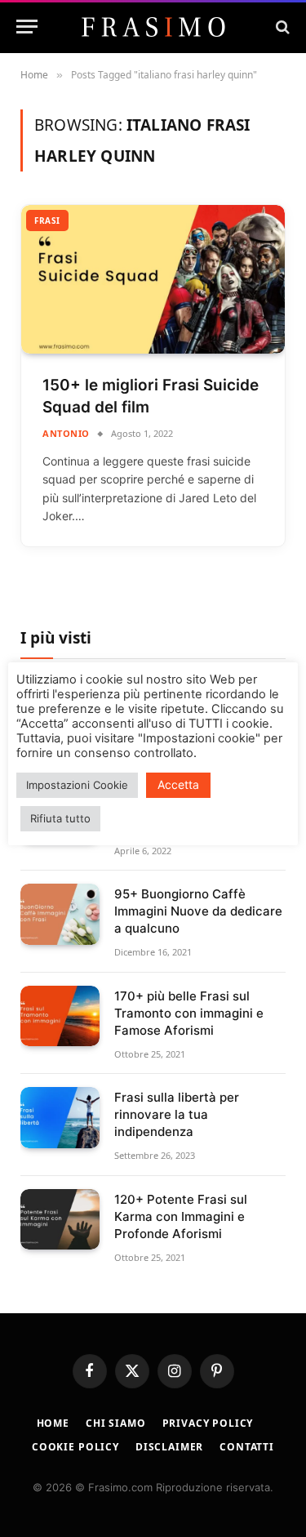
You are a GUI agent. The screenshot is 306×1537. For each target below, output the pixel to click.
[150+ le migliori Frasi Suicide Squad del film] (153, 279)
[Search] (281, 26)
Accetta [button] (178, 784)
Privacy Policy (208, 1423)
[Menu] (27, 26)
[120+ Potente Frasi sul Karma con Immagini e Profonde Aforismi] (60, 1219)
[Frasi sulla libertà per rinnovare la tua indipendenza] (60, 1117)
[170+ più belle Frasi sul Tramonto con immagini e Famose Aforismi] (60, 1016)
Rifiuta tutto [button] (60, 818)
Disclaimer (169, 1447)
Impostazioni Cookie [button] (77, 784)
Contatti (247, 1447)
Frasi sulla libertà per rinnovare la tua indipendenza (176, 1114)
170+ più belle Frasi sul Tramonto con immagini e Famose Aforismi (189, 1013)
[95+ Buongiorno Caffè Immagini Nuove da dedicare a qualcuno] (60, 914)
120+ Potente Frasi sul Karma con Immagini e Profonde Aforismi (180, 1216)
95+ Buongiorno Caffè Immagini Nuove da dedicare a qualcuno (198, 911)
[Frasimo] (153, 27)
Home (53, 1423)
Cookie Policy (75, 1447)
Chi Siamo (116, 1423)
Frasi (47, 220)
